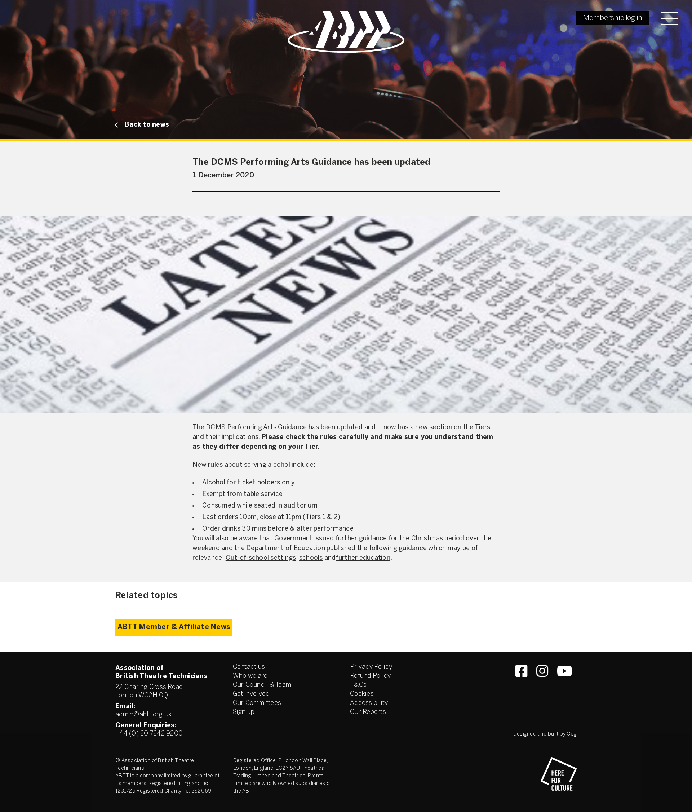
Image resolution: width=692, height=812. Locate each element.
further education (363, 558)
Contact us (249, 667)
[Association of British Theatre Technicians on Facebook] (521, 684)
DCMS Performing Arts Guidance (256, 428)
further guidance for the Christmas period (400, 539)
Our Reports (368, 712)
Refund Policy (370, 676)
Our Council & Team (262, 685)
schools (311, 558)
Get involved (251, 694)
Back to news (147, 125)
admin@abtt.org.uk (143, 715)
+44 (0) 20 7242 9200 (149, 734)
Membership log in (612, 18)
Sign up (244, 712)
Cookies (362, 694)
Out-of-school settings (261, 558)
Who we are (250, 676)
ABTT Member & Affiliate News (173, 627)
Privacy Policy (371, 667)
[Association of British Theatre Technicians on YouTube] (564, 684)
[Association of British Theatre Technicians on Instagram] (542, 684)
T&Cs (358, 685)
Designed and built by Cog (545, 734)
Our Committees (257, 703)
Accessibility (369, 703)
